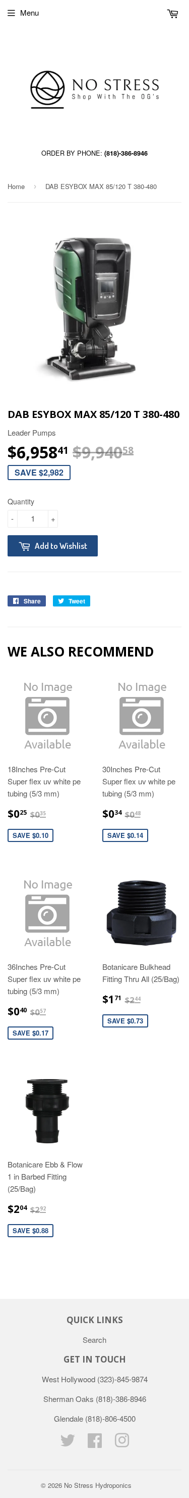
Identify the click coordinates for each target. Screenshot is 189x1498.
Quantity (21, 501)
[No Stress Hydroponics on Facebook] (94, 1443)
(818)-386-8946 (126, 153)
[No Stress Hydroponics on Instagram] (122, 1443)
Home (16, 186)
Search (94, 1339)
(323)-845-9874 (122, 1379)
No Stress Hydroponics (98, 1485)
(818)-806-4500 (110, 1418)
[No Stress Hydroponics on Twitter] (67, 1443)
